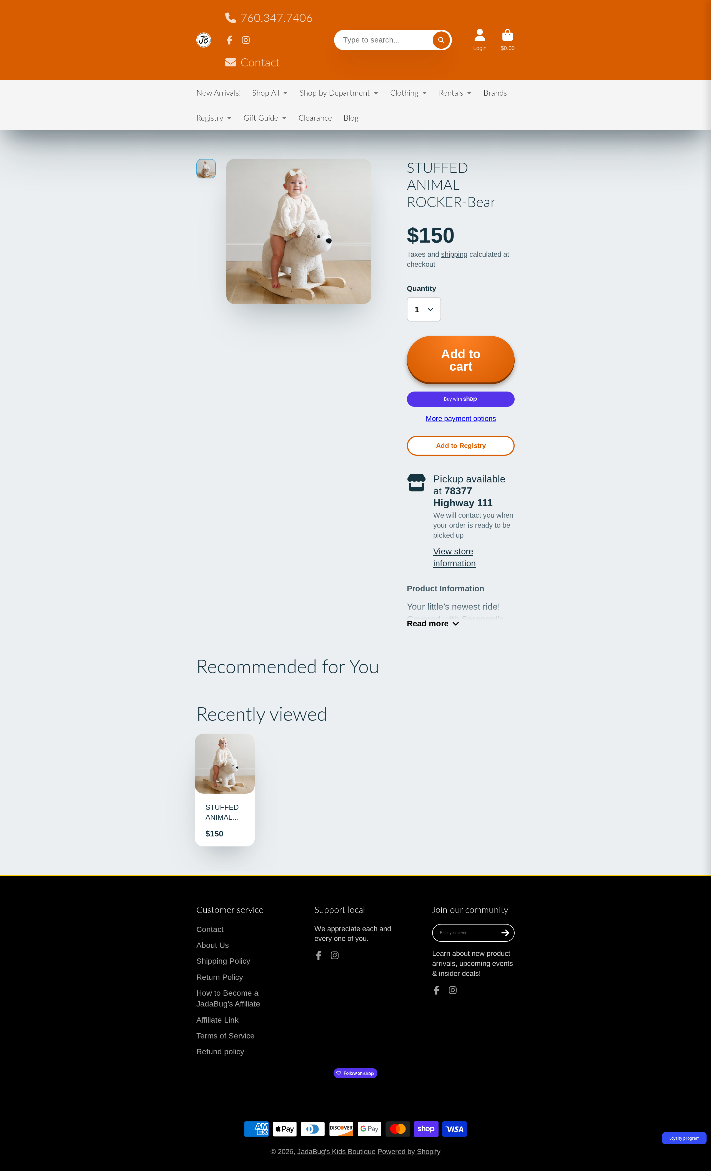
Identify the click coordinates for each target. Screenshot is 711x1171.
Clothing (404, 92)
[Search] (441, 39)
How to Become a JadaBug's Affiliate (228, 998)
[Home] (203, 40)
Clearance (315, 117)
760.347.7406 (277, 17)
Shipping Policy (223, 961)
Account (480, 40)
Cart (508, 40)
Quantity (421, 288)
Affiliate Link (217, 1020)
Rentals (451, 92)
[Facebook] (229, 40)
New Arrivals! (218, 92)
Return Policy (219, 977)
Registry (209, 117)
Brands (495, 92)
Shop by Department (335, 92)
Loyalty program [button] (684, 1138)
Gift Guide (261, 117)
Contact (260, 62)
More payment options (461, 418)
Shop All (265, 92)
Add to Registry (461, 445)
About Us (212, 945)
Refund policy (220, 1051)
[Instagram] (245, 40)
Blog (351, 117)
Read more (428, 623)
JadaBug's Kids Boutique (336, 1151)
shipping (454, 254)
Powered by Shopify (408, 1151)
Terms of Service (225, 1036)
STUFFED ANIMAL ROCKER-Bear (225, 790)
